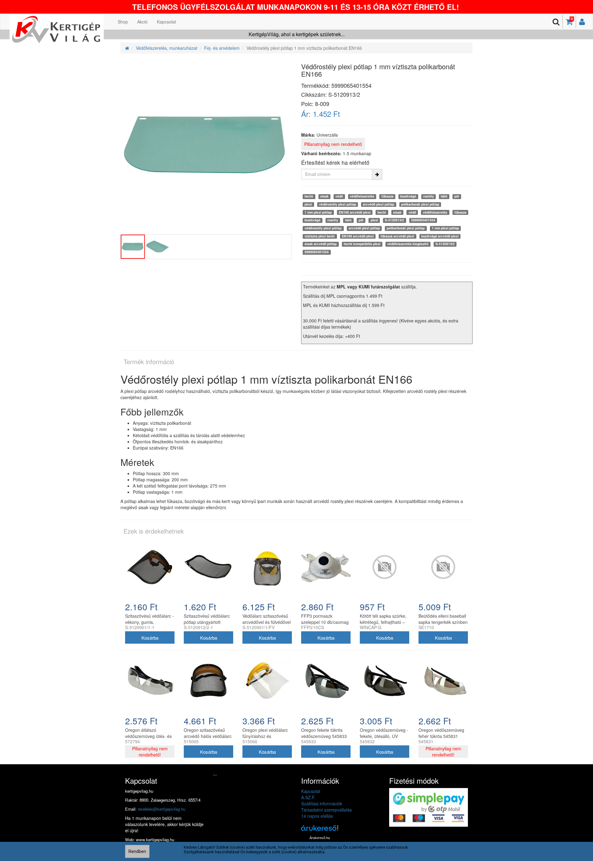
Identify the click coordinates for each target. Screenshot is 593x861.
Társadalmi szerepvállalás (326, 810)
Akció (142, 22)
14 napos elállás (317, 816)
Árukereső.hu (319, 838)
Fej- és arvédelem (222, 48)
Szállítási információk (321, 803)
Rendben (137, 851)
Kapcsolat (166, 22)
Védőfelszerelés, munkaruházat (166, 48)
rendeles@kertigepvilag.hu (161, 809)
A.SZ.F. (308, 797)
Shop (123, 22)
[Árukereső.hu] (319, 830)
